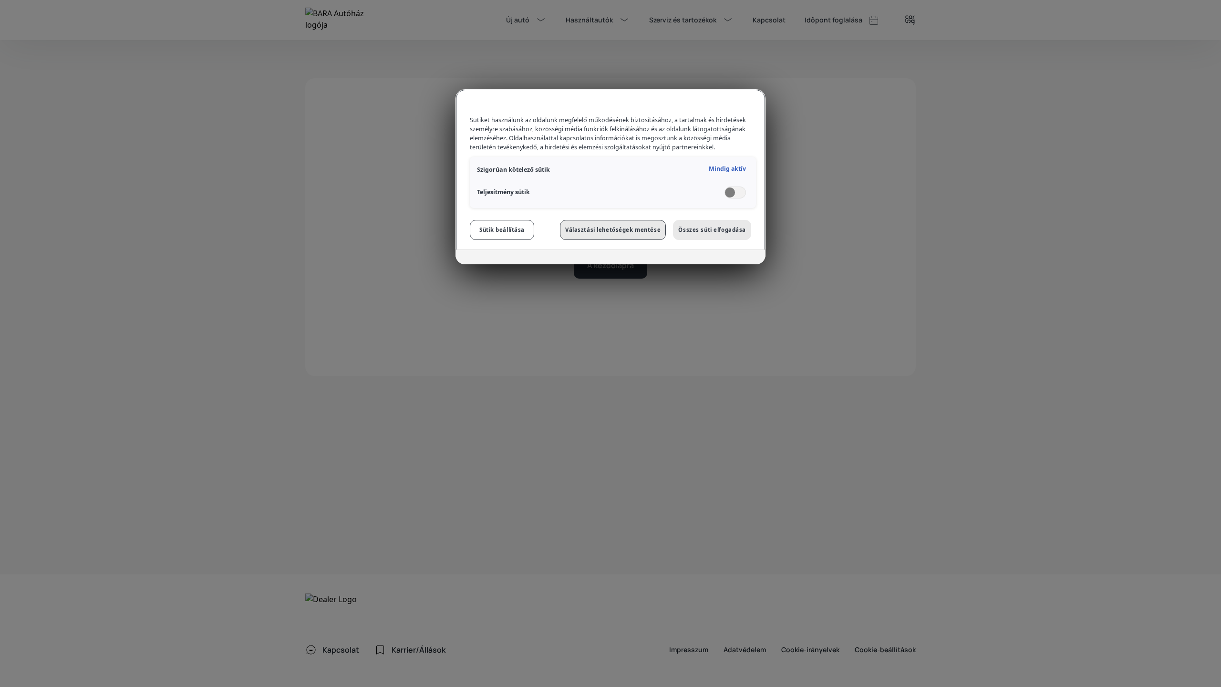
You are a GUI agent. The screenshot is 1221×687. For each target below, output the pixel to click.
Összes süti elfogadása (712, 229)
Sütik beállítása (502, 229)
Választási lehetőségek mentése (613, 229)
